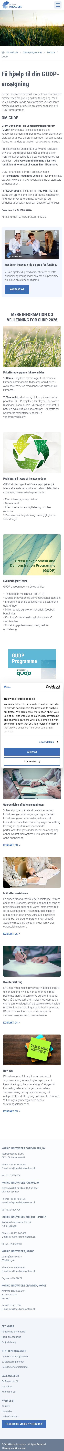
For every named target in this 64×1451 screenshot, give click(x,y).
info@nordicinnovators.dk (22, 1168)
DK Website (12, 52)
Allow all (32, 751)
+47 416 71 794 (13, 1305)
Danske (51, 52)
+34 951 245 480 (17, 1233)
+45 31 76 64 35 (17, 1164)
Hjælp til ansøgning (11, 1337)
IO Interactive (8, 1391)
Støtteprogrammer (33, 52)
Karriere (6, 1406)
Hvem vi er (7, 1411)
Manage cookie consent (14, 1448)
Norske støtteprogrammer (15, 1367)
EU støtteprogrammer (13, 1361)
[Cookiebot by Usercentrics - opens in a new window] (46, 687)
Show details (46, 742)
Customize (30, 761)
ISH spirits (7, 1386)
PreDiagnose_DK (10, 1381)
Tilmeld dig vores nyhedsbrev (24, 1424)
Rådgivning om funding (13, 1331)
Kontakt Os (17, 289)
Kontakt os (10, 845)
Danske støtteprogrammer (15, 1356)
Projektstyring (9, 1342)
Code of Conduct (10, 1416)
